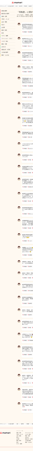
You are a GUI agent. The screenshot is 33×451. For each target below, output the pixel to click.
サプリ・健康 (5, 35)
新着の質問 (4, 10)
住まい (3, 24)
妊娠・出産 (4, 16)
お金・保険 (4, 22)
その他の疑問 (5, 52)
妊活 (3, 33)
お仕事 (3, 27)
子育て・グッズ (5, 19)
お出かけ (4, 46)
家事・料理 (4, 30)
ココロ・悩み (5, 41)
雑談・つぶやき (5, 55)
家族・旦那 (4, 44)
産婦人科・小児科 (6, 49)
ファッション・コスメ (7, 38)
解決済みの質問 (5, 13)
